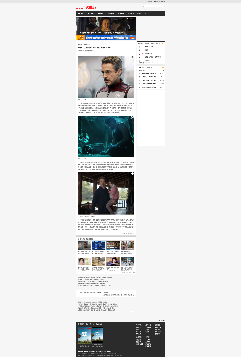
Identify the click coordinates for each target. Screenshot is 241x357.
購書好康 (138, 342)
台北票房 (140, 43)
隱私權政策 (92, 351)
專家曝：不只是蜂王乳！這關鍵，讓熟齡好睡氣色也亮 (84, 268)
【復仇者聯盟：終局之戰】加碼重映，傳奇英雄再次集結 (92, 302)
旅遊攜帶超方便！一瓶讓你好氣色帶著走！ (127, 252)
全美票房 (147, 43)
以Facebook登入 (160, 1)
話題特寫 (157, 334)
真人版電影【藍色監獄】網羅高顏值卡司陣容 (98, 252)
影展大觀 (157, 330)
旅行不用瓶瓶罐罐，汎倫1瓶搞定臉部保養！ (98, 268)
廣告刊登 (80, 351)
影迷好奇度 (148, 344)
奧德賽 (146, 50)
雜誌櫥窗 (111, 13)
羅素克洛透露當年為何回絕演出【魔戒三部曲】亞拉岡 (117, 295)
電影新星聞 (87, 44)
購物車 (139, 13)
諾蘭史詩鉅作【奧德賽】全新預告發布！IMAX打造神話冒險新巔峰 (95, 278)
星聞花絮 (101, 13)
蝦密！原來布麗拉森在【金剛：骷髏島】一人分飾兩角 (94, 292)
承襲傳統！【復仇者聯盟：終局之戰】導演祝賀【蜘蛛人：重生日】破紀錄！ (98, 304)
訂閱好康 (138, 340)
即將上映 (138, 332)
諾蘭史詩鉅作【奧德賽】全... (149, 73)
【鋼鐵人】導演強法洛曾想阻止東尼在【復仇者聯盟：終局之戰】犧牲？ (96, 308)
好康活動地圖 (139, 344)
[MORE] (132, 312)
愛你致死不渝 (148, 53)
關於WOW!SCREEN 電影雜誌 (103, 351)
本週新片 (138, 328)
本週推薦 (149, 67)
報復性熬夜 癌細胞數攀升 (112, 268)
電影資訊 (81, 13)
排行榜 (130, 13)
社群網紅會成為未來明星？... (149, 84)
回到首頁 (150, 1)
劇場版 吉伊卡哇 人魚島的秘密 (153, 57)
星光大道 (91, 13)
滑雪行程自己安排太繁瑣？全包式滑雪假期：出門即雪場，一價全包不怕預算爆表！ (127, 268)
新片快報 (138, 334)
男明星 (147, 330)
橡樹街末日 (148, 60)
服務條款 (86, 351)
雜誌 (87, 324)
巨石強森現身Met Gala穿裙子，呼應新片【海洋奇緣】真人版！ (94, 286)
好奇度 (153, 43)
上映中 (138, 330)
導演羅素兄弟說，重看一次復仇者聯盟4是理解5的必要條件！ (84, 252)
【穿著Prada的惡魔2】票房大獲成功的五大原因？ (91, 280)
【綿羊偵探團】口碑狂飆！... (149, 80)
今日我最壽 (148, 328)
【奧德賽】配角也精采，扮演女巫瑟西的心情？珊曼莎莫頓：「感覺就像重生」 (109, 32)
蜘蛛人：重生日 (149, 46)
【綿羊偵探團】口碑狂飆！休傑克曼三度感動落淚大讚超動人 (94, 282)
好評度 (158, 43)
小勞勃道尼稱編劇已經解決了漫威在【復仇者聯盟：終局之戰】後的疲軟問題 (98, 306)
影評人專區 (158, 332)
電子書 (92, 324)
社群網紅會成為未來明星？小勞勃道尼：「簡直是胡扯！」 (93, 284)
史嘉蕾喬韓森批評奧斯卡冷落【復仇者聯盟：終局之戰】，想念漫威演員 (96, 310)
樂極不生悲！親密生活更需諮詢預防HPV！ (112, 252)
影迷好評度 (148, 346)
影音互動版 (99, 324)
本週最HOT (142, 67)
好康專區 (121, 13)
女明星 (147, 332)
